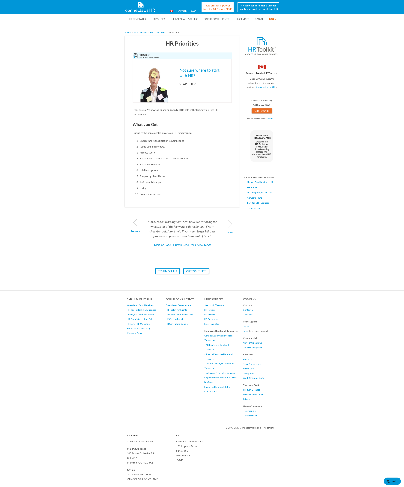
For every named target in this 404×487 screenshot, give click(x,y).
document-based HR (266, 87)
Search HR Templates (215, 305)
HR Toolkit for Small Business (141, 309)
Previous (135, 231)
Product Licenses (251, 389)
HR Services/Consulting (139, 328)
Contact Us (249, 309)
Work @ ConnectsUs (253, 378)
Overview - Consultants (178, 305)
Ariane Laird (249, 368)
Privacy (246, 399)
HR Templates (137, 19)
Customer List (196, 271)
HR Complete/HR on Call (259, 192)
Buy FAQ (271, 118)
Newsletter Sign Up (252, 342)
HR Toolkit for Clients (176, 309)
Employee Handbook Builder (141, 314)
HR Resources (211, 319)
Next (230, 232)
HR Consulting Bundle (177, 323)
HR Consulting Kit (175, 319)
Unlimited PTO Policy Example (220, 372)
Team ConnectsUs (252, 364)
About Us (247, 359)
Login (246, 331)
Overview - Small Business (141, 305)
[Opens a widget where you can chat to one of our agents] (392, 481)
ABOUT (259, 19)
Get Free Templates (252, 347)
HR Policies (159, 19)
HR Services (242, 19)
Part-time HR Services (258, 202)
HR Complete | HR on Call (139, 319)
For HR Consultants (216, 19)
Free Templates (211, 323)
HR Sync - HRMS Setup (138, 323)
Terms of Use (254, 208)
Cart (193, 11)
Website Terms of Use (254, 394)
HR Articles (181, 11)
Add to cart (261, 111)
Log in (246, 326)
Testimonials (167, 271)
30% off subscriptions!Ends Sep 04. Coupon (217, 7)
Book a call (248, 314)
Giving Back (249, 373)
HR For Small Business (185, 19)
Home (128, 32)
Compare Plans (254, 197)
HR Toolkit (161, 32)
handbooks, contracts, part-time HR (258, 7)
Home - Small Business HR (260, 182)
